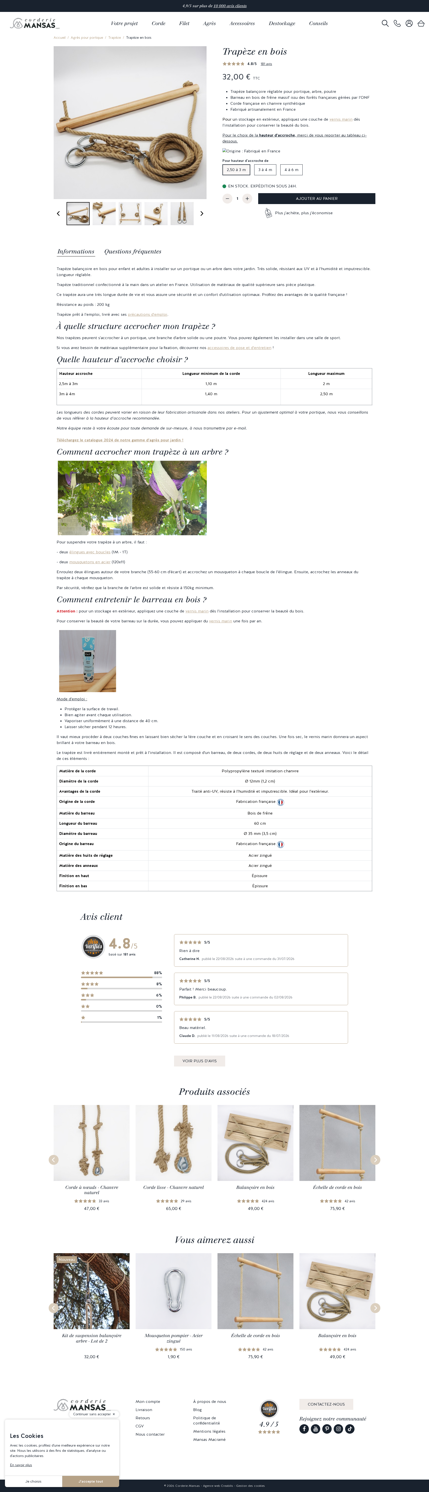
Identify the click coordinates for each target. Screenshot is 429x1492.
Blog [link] (197, 1409)
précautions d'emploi (147, 314)
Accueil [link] (60, 37)
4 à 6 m (291, 169)
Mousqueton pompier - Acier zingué (174, 1338)
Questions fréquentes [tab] (132, 251)
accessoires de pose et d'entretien (239, 347)
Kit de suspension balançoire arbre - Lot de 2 (91, 1338)
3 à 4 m (265, 169)
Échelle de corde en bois (337, 1187)
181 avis (266, 64)
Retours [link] (143, 1418)
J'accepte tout (90, 1481)
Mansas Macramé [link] (209, 1439)
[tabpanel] (214, 579)
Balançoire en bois (255, 1187)
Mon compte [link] (148, 1401)
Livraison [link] (144, 1409)
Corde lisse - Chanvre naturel (173, 1187)
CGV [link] (140, 1426)
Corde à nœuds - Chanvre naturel (91, 1190)
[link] (397, 23)
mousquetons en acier (89, 562)
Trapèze (114, 37)
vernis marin (341, 119)
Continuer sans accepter (92, 1414)
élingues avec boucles (89, 552)
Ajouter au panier (317, 198)
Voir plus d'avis (199, 1061)
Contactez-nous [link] (326, 1404)
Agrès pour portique (87, 37)
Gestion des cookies (250, 1486)
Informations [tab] (76, 251)
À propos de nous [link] (209, 1401)
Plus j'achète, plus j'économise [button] (304, 212)
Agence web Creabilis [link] (218, 1486)
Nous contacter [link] (150, 1434)
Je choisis (33, 1481)
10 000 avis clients (230, 5)
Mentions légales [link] (209, 1431)
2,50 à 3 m (236, 169)
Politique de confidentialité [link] (206, 1420)
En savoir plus (21, 1465)
